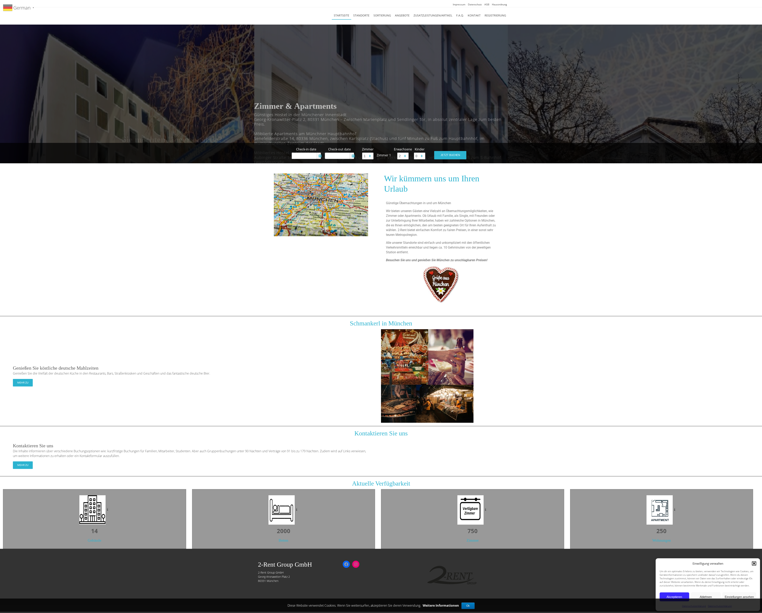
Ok (468, 605)
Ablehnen (706, 597)
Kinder (420, 149)
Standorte (361, 15)
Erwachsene (403, 149)
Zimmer (368, 149)
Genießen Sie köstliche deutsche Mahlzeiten (55, 368)
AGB (486, 4)
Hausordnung (499, 4)
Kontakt (474, 15)
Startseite (341, 15)
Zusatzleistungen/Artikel (433, 15)
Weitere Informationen (441, 605)
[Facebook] (346, 564)
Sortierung (382, 15)
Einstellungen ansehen (739, 597)
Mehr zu (22, 382)
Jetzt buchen (450, 155)
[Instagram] (355, 564)
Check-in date (306, 149)
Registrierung (495, 15)
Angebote (402, 15)
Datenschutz (475, 4)
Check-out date (339, 149)
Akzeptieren (674, 597)
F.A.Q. (460, 15)
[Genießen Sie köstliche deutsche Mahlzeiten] (427, 375)
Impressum (459, 4)
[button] (754, 563)
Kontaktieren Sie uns (33, 445)
